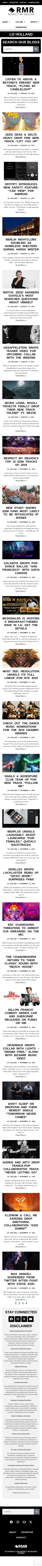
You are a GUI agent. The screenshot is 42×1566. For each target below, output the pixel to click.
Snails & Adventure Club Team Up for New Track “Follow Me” (21, 781)
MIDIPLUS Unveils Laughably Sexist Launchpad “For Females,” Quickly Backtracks (21, 838)
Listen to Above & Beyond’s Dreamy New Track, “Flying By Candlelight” (21, 84)
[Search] (36, 49)
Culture (19, 22)
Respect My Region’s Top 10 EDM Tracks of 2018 (21, 462)
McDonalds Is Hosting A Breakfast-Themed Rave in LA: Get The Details (21, 623)
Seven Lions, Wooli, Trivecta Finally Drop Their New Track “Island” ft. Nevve (21, 407)
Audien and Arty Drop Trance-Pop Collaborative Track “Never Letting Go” (21, 1167)
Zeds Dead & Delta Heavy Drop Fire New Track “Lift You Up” (21, 138)
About (12, 1532)
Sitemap (21, 1553)
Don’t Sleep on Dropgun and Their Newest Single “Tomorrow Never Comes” (21, 1110)
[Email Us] (31, 1319)
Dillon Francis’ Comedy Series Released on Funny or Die (21, 1016)
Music (5, 22)
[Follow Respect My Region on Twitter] (24, 1319)
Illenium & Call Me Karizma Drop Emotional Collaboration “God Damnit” (21, 1222)
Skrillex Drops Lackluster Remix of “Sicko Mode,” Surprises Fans (21, 874)
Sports (34, 22)
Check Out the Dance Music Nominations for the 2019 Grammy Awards (21, 728)
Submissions (21, 27)
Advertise (27, 1532)
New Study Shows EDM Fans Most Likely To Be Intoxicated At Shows (21, 512)
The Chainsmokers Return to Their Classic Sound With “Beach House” (21, 961)
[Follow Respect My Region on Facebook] (11, 1319)
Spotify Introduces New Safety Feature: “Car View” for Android (21, 189)
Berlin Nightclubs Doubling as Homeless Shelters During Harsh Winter (21, 244)
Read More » (21, 107)
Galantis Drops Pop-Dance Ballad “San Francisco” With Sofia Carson (21, 568)
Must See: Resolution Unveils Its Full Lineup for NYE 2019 (21, 675)
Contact (21, 1537)
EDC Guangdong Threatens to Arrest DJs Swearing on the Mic (21, 929)
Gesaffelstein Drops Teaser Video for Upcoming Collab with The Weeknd (21, 352)
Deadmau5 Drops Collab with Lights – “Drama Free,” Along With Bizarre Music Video (21, 1052)
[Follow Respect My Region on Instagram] (18, 1319)
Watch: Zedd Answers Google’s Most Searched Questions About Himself (21, 297)
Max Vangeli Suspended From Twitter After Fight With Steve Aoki (21, 1278)
